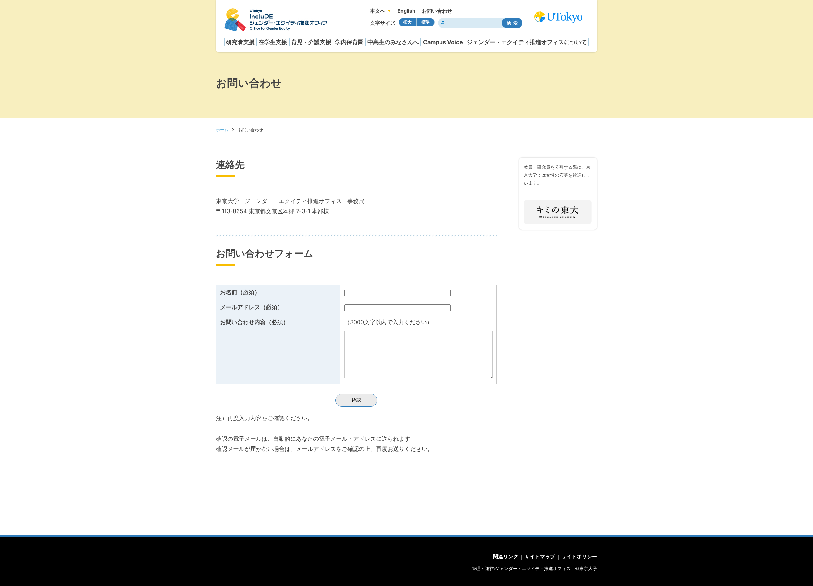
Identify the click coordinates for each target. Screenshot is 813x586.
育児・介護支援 (311, 42)
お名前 (240, 292)
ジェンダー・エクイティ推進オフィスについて (527, 42)
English (406, 11)
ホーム (222, 129)
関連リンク (505, 556)
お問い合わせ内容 (254, 322)
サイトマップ (540, 556)
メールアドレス (251, 307)
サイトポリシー (579, 556)
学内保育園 (349, 42)
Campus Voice (443, 42)
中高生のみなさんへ (393, 42)
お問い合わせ (437, 11)
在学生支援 (273, 42)
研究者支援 (240, 42)
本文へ (377, 11)
